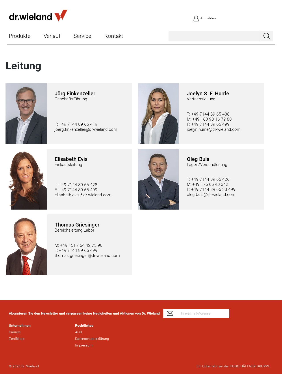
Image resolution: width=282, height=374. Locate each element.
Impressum (84, 345)
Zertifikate (16, 339)
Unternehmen (20, 325)
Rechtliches (84, 325)
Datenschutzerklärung (92, 339)
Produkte (19, 36)
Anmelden (207, 18)
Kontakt (113, 36)
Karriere (15, 332)
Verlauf (52, 36)
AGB (78, 332)
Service (82, 36)
